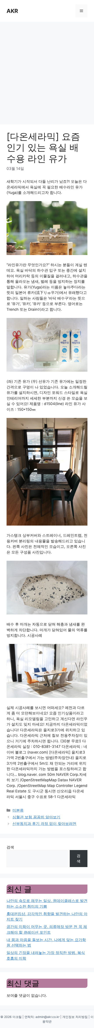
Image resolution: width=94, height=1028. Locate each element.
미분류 (18, 810)
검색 (10, 847)
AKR (12, 11)
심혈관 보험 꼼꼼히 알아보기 (36, 817)
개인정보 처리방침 (75, 1017)
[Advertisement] (47, 71)
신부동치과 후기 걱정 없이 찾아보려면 (44, 823)
